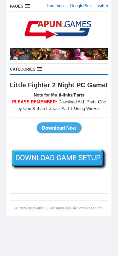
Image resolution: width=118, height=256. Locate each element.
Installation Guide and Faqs (49, 208)
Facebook (56, 5)
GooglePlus (81, 5)
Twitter (102, 5)
